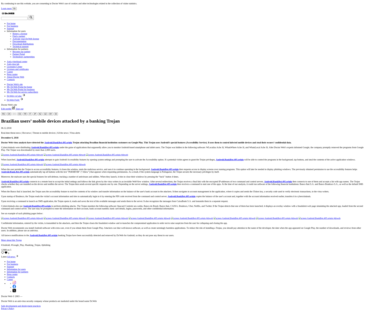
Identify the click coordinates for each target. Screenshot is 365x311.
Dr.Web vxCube (14, 96)
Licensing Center (14, 66)
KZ (40, 114)
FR (25, 114)
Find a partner (19, 36)
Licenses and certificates (18, 69)
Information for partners (17, 272)
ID (56, 114)
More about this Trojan (11, 240)
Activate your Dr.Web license (26, 39)
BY (50, 114)
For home (11, 23)
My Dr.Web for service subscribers (22, 92)
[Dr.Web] (8, 14)
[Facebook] (14, 287)
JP (35, 114)
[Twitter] (14, 291)
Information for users (16, 269)
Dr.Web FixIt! (13, 100)
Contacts (11, 79)
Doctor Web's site (15, 84)
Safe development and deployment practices (21, 306)
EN (14, 114)
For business (12, 26)
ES (20, 114)
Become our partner (21, 51)
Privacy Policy (7, 308)
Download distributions (23, 44)
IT (30, 114)
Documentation (19, 41)
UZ (45, 114)
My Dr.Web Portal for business (21, 89)
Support (10, 28)
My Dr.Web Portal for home (19, 87)
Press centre (12, 74)
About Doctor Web (15, 77)
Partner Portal (19, 54)
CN (9, 114)
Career (10, 72)
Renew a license (20, 33)
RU (3, 114)
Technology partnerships (24, 57)
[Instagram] (14, 283)
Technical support (21, 46)
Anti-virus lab (13, 64)
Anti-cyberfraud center (17, 61)
